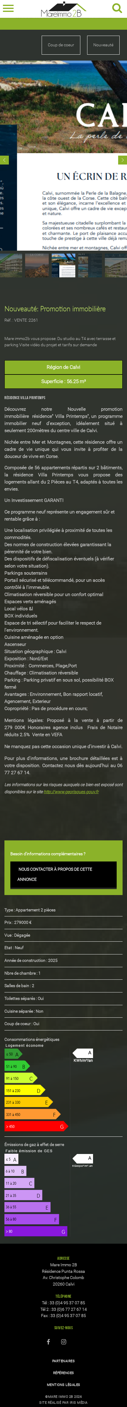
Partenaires (63, 1361)
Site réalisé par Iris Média (63, 1403)
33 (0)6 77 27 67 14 (69, 1309)
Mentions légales (63, 1385)
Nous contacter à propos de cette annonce (54, 874)
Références (63, 1373)
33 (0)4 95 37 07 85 (67, 1302)
